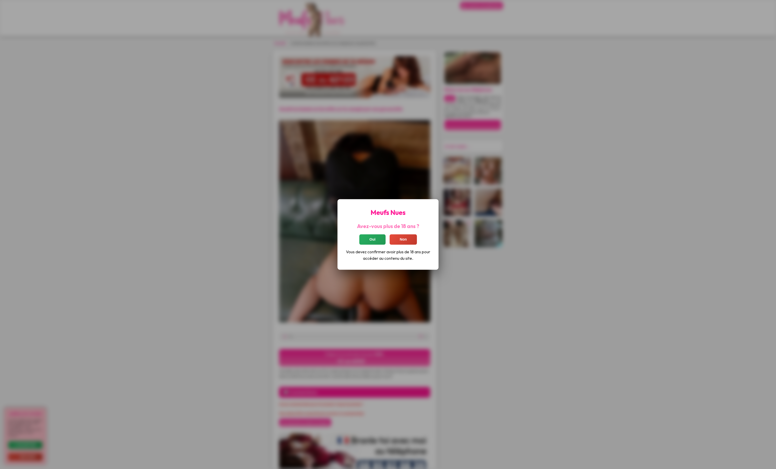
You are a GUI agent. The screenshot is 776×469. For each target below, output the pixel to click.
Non (403, 240)
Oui (372, 240)
